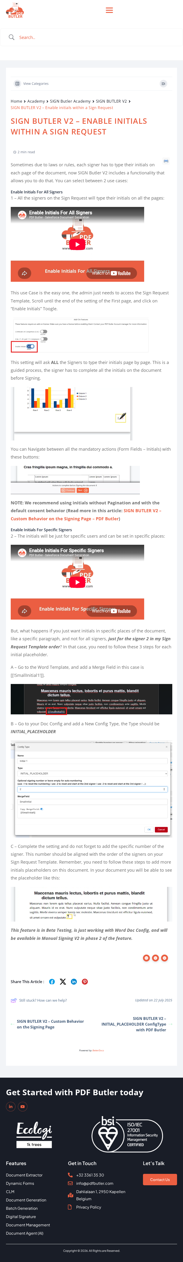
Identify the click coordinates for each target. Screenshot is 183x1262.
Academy (36, 101)
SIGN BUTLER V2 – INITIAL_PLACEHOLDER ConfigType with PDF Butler (134, 1024)
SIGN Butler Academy (70, 101)
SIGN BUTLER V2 (111, 101)
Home (16, 101)
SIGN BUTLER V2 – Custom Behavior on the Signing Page (50, 1024)
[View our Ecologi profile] (34, 1132)
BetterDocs (98, 1050)
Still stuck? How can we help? (43, 1000)
